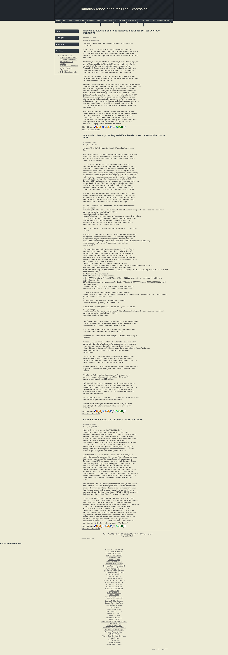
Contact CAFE (144, 20)
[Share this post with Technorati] (119, 128)
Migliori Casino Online (114, 556)
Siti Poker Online (114, 640)
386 (128, 534)
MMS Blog (91, 538)
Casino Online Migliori (114, 553)
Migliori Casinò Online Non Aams (114, 636)
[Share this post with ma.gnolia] (108, 128)
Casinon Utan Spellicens (161, 20)
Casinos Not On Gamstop (90, 24)
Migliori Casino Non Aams (114, 599)
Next (144, 534)
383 (119, 534)
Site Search (132, 20)
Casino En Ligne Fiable (114, 626)
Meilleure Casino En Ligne (114, 630)
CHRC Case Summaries (68, 72)
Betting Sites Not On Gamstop (131, 24)
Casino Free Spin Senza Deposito (114, 628)
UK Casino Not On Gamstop (114, 570)
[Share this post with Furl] (97, 128)
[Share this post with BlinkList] (106, 128)
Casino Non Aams (114, 558)
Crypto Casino (114, 638)
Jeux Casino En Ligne (114, 611)
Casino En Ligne (114, 560)
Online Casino (114, 591)
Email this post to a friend (91, 130)
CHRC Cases (107, 20)
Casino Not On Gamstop (114, 549)
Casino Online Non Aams (114, 603)
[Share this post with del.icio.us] (95, 128)
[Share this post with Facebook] (111, 128)
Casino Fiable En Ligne (114, 644)
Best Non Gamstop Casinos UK (67, 24)
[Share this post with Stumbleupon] (117, 128)
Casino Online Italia (114, 624)
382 (116, 534)
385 (125, 534)
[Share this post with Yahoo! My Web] (100, 128)
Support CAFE (120, 20)
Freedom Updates (93, 20)
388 (135, 534)
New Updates (79, 20)
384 (122, 534)
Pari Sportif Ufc (114, 619)
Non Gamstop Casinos (110, 24)
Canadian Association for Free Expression (113, 9)
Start (104, 534)
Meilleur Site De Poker (114, 617)
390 (141, 534)
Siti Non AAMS (114, 634)
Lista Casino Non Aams (114, 605)
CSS (166, 649)
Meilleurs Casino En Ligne (114, 632)
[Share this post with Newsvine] (122, 128)
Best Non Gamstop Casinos (114, 572)
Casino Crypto (114, 607)
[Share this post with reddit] (125, 128)
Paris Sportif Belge (114, 609)
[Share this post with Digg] (114, 128)
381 (112, 534)
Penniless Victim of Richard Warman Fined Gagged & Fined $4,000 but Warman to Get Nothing (68, 60)
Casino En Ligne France (114, 582)
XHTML (158, 649)
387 (131, 534)
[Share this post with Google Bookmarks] (103, 128)
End (149, 534)
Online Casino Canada (114, 568)
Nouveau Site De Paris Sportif (114, 566)
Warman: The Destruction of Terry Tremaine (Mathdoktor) (69, 68)
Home (58, 20)
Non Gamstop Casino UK (114, 574)
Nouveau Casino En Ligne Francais (114, 622)
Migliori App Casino (114, 613)
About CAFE (67, 20)
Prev (109, 534)
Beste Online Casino (114, 593)
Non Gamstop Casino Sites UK (114, 580)
